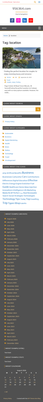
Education (23, 180)
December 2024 (12, 286)
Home (6, 36)
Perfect (16, 193)
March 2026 (11, 236)
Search (5, 196)
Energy (12, 183)
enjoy (13, 82)
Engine (19, 183)
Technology (9, 154)
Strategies (18, 196)
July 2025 (10, 262)
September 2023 (13, 316)
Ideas (26, 187)
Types (11, 203)
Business (8, 137)
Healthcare (13, 187)
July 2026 (10, 222)
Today (23, 199)
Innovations (7, 190)
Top (28, 198)
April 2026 (10, 232)
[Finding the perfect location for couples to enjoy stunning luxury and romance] (21, 58)
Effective (33, 180)
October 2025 (12, 252)
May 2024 (10, 310)
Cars (24, 176)
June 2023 (10, 326)
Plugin (21, 193)
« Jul (6, 392)
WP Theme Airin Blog (34, 398)
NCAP (10, 193)
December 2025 (12, 246)
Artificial (10, 173)
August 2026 (11, 219)
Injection (33, 187)
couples (8, 82)
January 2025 (12, 283)
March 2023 (11, 336)
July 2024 (10, 303)
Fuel (32, 183)
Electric (5, 183)
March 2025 (11, 276)
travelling (35, 199)
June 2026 (10, 225)
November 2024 (13, 289)
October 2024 (12, 293)
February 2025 (12, 279)
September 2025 (13, 256)
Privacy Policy (9, 121)
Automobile (9, 133)
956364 (9, 77)
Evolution (26, 183)
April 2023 (10, 333)
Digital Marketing (11, 140)
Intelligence (18, 190)
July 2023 (10, 323)
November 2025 (13, 249)
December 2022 (12, 343)
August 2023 (11, 320)
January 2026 (12, 242)
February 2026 (12, 239)
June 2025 (10, 266)
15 (30, 380)
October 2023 (12, 313)
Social (11, 196)
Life (25, 190)
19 (15, 382)
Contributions (33, 177)
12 (15, 380)
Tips (17, 198)
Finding (18, 82)
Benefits (18, 173)
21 (25, 382)
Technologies (29, 196)
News (7, 147)
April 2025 (10, 273)
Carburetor (17, 177)
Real (25, 193)
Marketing (31, 190)
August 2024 (11, 299)
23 (34, 382)
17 (5, 382)
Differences (7, 180)
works (23, 203)
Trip (5, 203)
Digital (15, 180)
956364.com (21, 8)
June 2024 (10, 306)
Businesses (7, 177)
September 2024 (13, 296)
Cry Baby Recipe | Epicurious (11, 2)
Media (5, 193)
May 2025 (10, 269)
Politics (7, 150)
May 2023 (10, 330)
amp (4, 173)
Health (7, 143)
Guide (5, 186)
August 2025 (11, 259)
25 (10, 385)
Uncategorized (10, 160)
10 (5, 380)
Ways (18, 203)
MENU (4, 28)
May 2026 (10, 229)
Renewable (32, 193)
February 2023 (12, 340)
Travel (8, 80)
